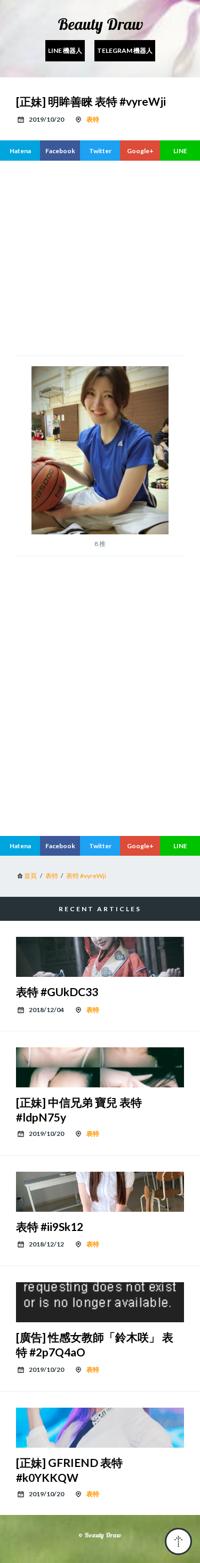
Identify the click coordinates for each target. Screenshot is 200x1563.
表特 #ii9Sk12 (49, 1226)
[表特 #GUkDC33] (100, 957)
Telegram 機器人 (125, 50)
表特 (92, 119)
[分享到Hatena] (20, 150)
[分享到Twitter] (100, 150)
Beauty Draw (100, 24)
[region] (100, 257)
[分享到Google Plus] (140, 150)
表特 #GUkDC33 (57, 991)
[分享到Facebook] (60, 150)
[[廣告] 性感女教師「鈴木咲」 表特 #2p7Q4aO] (100, 1302)
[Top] (178, 1541)
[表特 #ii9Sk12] (100, 1192)
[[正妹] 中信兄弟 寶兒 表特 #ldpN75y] (100, 1067)
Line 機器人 (65, 50)
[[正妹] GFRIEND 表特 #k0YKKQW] (100, 1428)
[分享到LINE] (180, 150)
